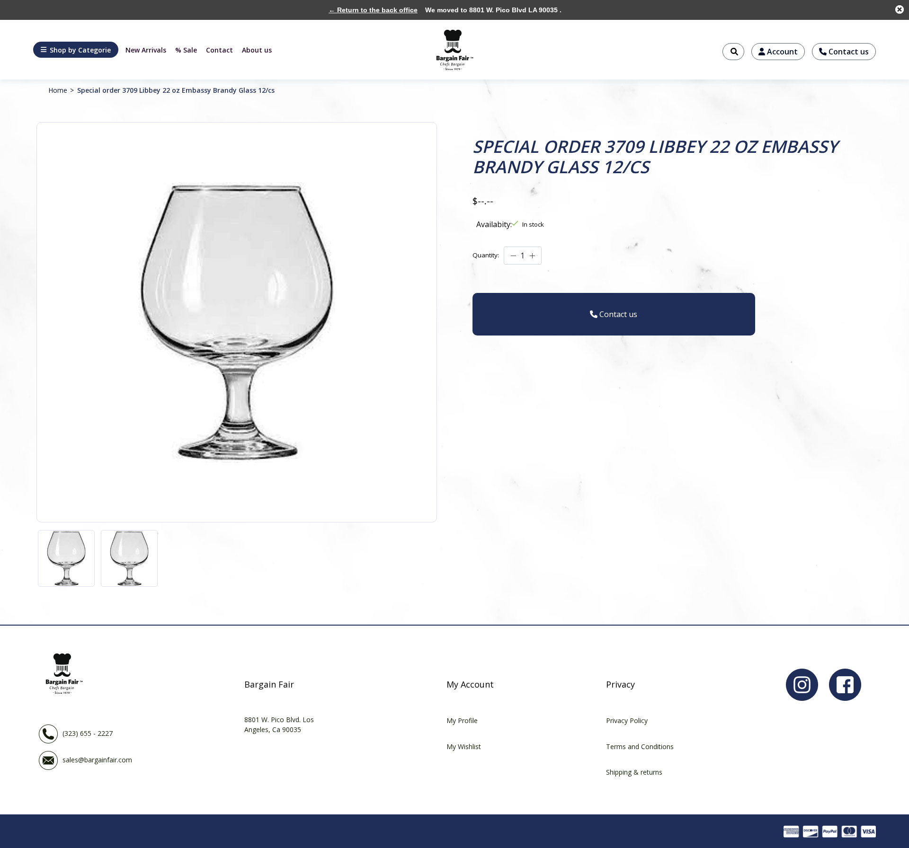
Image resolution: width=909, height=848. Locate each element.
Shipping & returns (634, 772)
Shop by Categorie (80, 49)
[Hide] (899, 9)
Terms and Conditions (640, 746)
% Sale (186, 49)
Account (781, 51)
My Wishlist (463, 746)
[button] (75, 50)
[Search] (733, 51)
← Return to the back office (373, 10)
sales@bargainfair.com (97, 759)
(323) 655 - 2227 (87, 733)
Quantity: (485, 255)
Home (57, 90)
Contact (219, 49)
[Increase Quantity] (532, 255)
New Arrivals (145, 49)
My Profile (462, 720)
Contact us (848, 51)
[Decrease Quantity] (513, 255)
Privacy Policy (627, 720)
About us (257, 49)
